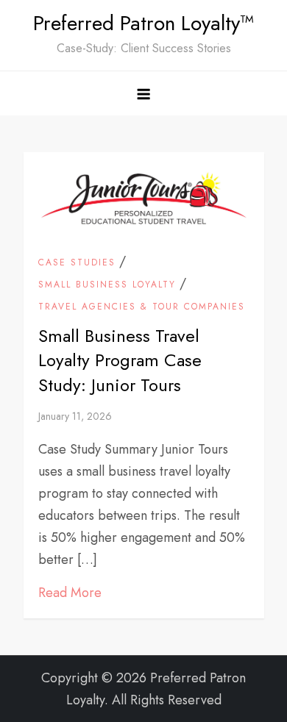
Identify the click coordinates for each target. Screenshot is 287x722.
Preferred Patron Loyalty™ (143, 23)
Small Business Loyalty (107, 285)
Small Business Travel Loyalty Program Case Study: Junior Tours (120, 360)
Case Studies (77, 263)
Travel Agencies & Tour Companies (141, 307)
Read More (70, 592)
